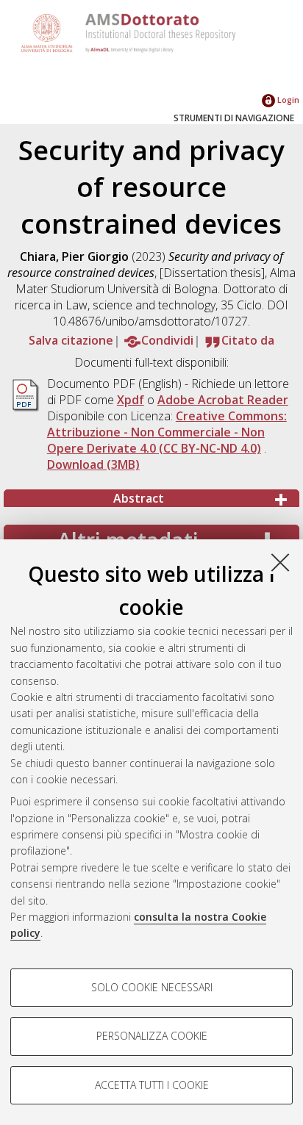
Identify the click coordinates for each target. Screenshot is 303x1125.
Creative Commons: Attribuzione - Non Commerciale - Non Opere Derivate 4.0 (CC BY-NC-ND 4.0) (167, 432)
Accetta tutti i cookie (152, 1085)
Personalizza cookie (151, 1036)
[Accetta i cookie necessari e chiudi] (280, 562)
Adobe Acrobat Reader (222, 400)
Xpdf (130, 400)
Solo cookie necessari (152, 987)
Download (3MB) (93, 464)
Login (287, 99)
